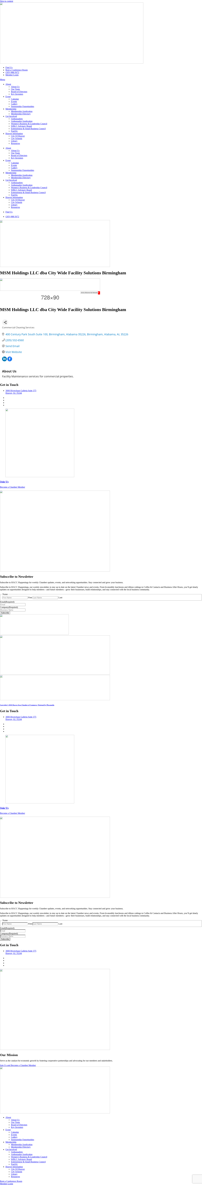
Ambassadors (17, 119)
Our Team (15, 89)
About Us (15, 87)
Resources (15, 143)
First (30, 597)
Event (8, 96)
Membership (10, 109)
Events (14, 101)
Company (9, 607)
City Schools (16, 138)
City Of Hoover (18, 136)
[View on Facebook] (9, 360)
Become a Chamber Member (12, 487)
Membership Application (21, 111)
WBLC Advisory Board (21, 126)
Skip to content (6, 1)
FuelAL (14, 131)
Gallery (14, 104)
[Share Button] (5, 322)
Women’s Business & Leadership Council (29, 124)
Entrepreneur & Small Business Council (28, 128)
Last (60, 597)
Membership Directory (21, 114)
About (8, 84)
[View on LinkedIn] (4, 360)
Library (14, 141)
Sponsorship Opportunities (22, 106)
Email (7, 602)
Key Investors (17, 94)
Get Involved (11, 116)
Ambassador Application (21, 121)
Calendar (15, 99)
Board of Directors (19, 91)
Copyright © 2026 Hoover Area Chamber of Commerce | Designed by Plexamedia (27, 705)
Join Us (4, 481)
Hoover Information (14, 133)
